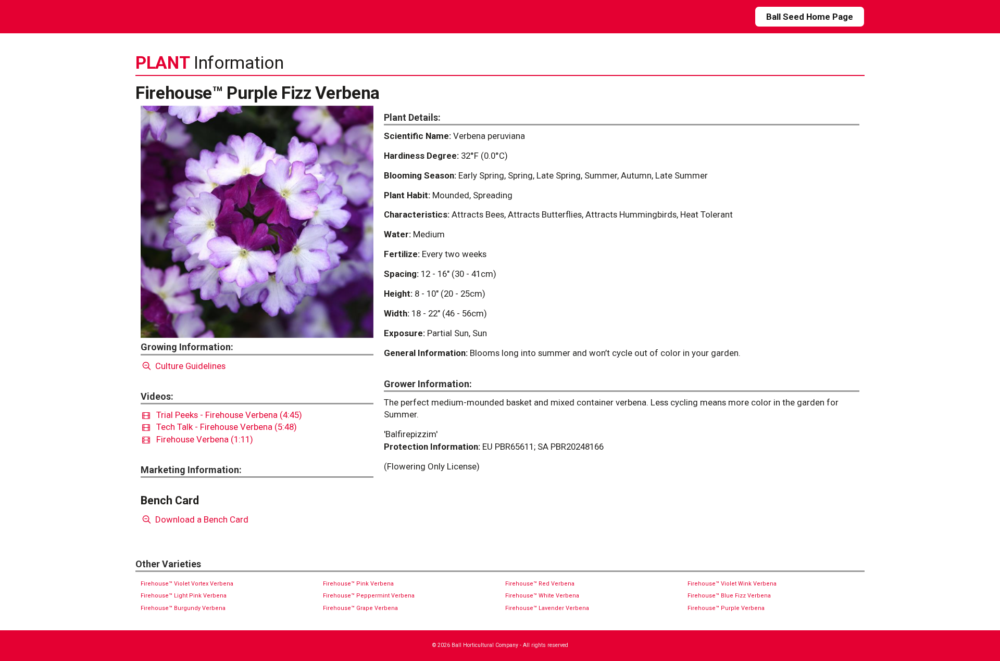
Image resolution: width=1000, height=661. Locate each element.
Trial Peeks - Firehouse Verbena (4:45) (226, 415)
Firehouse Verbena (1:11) (201, 439)
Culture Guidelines (189, 366)
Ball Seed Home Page (809, 16)
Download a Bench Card (200, 519)
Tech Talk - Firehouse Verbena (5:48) (223, 427)
